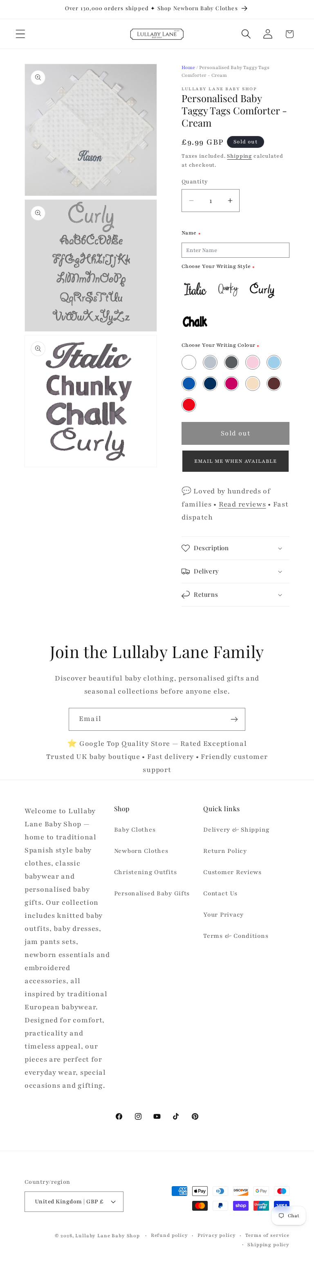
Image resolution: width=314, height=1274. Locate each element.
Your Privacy (223, 914)
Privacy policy (216, 1235)
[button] (20, 34)
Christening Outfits (145, 872)
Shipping (239, 156)
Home (188, 67)
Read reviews (242, 504)
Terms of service (267, 1235)
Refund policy (169, 1235)
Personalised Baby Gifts (152, 893)
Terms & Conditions (235, 936)
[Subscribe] (234, 719)
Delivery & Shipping (236, 830)
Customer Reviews (232, 872)
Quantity (195, 181)
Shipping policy (268, 1244)
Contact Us (220, 893)
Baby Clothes (135, 830)
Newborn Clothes (141, 851)
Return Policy (225, 851)
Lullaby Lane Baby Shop (107, 1235)
